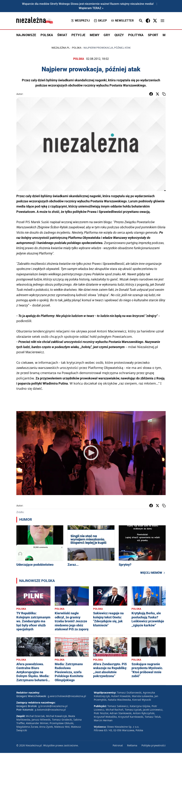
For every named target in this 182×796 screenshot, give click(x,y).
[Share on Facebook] (151, 94)
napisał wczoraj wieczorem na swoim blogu (80, 222)
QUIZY (119, 35)
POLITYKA (136, 35)
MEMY (95, 35)
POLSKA (47, 35)
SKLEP (102, 20)
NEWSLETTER (124, 20)
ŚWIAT (62, 35)
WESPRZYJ (82, 20)
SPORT (153, 35)
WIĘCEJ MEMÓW (151, 572)
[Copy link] (164, 94)
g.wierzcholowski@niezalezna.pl (67, 696)
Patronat (118, 745)
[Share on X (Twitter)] (157, 94)
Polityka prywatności (153, 745)
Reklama (132, 745)
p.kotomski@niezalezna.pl (50, 709)
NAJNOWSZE (26, 35)
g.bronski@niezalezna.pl (53, 706)
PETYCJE (78, 35)
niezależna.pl (61, 47)
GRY (107, 35)
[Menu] (162, 20)
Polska (76, 47)
